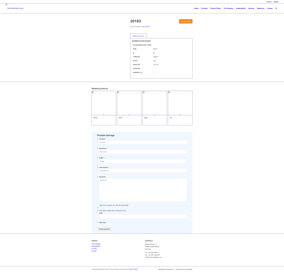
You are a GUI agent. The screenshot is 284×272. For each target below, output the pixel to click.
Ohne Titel (102, 222)
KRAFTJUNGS (134, 269)
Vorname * (102, 139)
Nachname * (103, 148)
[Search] (276, 8)
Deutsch (269, 2)
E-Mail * (102, 158)
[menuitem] (269, 1)
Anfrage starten (186, 21)
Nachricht (102, 177)
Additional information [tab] (138, 36)
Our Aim (94, 249)
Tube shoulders (145, 26)
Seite (101, 213)
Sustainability (96, 246)
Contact (94, 251)
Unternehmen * (104, 167)
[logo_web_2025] (14, 8)
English (276, 2)
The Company (96, 244)
